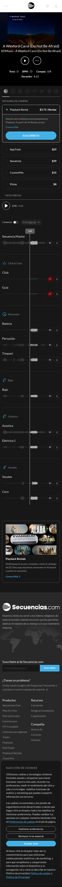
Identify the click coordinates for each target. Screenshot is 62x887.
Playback (7, 742)
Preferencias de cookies (22, 821)
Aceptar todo (31, 843)
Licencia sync (9, 721)
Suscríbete (31, 135)
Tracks (6, 737)
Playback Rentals (12, 753)
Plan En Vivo (9, 710)
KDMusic (7, 51)
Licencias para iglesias (14, 731)
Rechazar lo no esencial (31, 836)
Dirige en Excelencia (42, 710)
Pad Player (8, 747)
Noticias (36, 739)
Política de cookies (40, 873)
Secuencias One (11, 705)
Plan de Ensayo (11, 715)
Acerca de (36, 729)
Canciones (37, 705)
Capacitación (38, 715)
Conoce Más (12, 127)
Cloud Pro (8, 758)
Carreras (36, 734)
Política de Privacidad (18, 877)
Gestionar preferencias (31, 828)
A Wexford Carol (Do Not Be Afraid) (38, 51)
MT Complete (10, 726)
